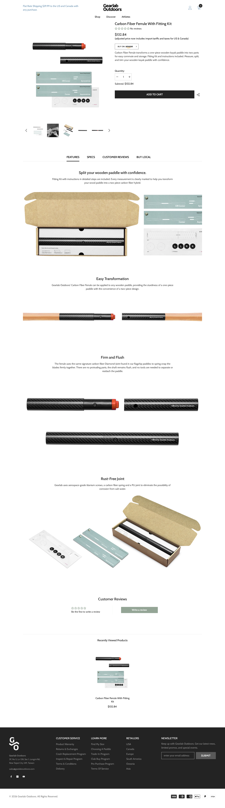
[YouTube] (24, 777)
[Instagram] (17, 777)
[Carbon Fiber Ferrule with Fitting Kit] (112, 670)
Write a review (139, 609)
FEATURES (73, 157)
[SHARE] (197, 94)
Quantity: (119, 71)
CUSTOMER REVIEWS (116, 157)
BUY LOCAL (144, 157)
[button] (26, 130)
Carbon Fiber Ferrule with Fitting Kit (112, 700)
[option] (67, 70)
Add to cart (154, 94)
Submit (205, 755)
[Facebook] (11, 777)
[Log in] (190, 8)
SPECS (91, 157)
